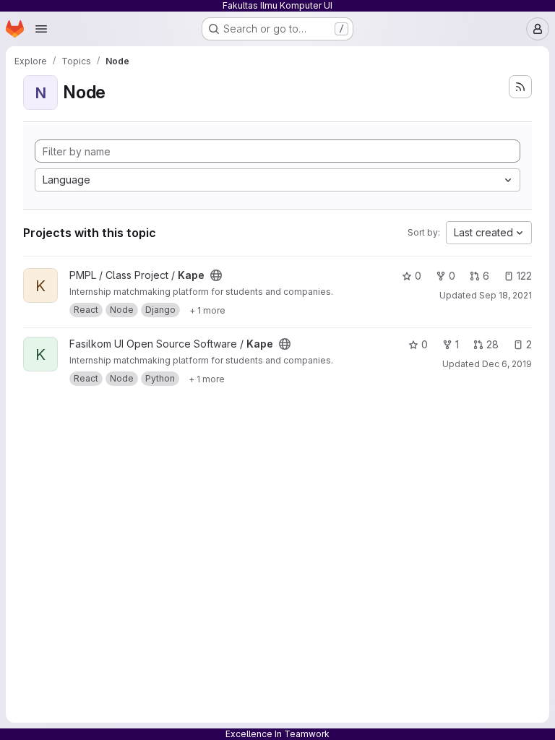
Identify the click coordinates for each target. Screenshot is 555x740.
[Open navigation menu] (41, 28)
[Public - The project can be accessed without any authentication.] (216, 275)
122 (524, 276)
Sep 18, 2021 (505, 295)
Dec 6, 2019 (507, 363)
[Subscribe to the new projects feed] (520, 86)
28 (492, 344)
